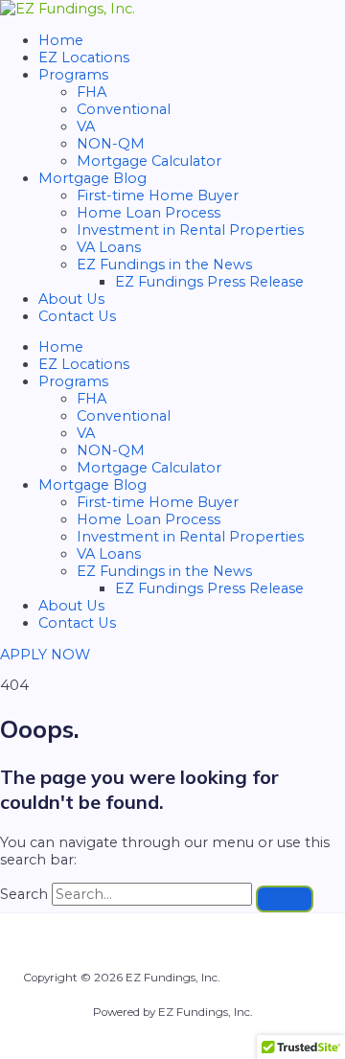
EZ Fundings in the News (164, 264)
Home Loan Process (148, 212)
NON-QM (111, 143)
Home (60, 40)
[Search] (284, 899)
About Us (71, 299)
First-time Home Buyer (158, 195)
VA (86, 126)
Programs (73, 74)
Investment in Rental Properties (190, 230)
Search (24, 894)
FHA (91, 92)
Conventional (124, 109)
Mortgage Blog (92, 178)
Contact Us (77, 316)
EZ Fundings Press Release (209, 281)
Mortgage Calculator (149, 161)
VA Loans (109, 247)
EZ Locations (83, 57)
